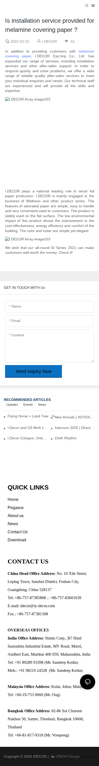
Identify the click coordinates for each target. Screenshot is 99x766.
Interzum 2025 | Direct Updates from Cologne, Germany (75, 428)
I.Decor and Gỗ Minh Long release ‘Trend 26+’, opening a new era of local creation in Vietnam (28, 428)
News (42, 404)
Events (28, 404)
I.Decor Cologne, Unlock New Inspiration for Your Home (28, 438)
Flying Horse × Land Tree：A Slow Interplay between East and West (34, 416)
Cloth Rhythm (66, 438)
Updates (12, 404)
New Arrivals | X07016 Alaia (75, 417)
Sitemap (87, 756)
